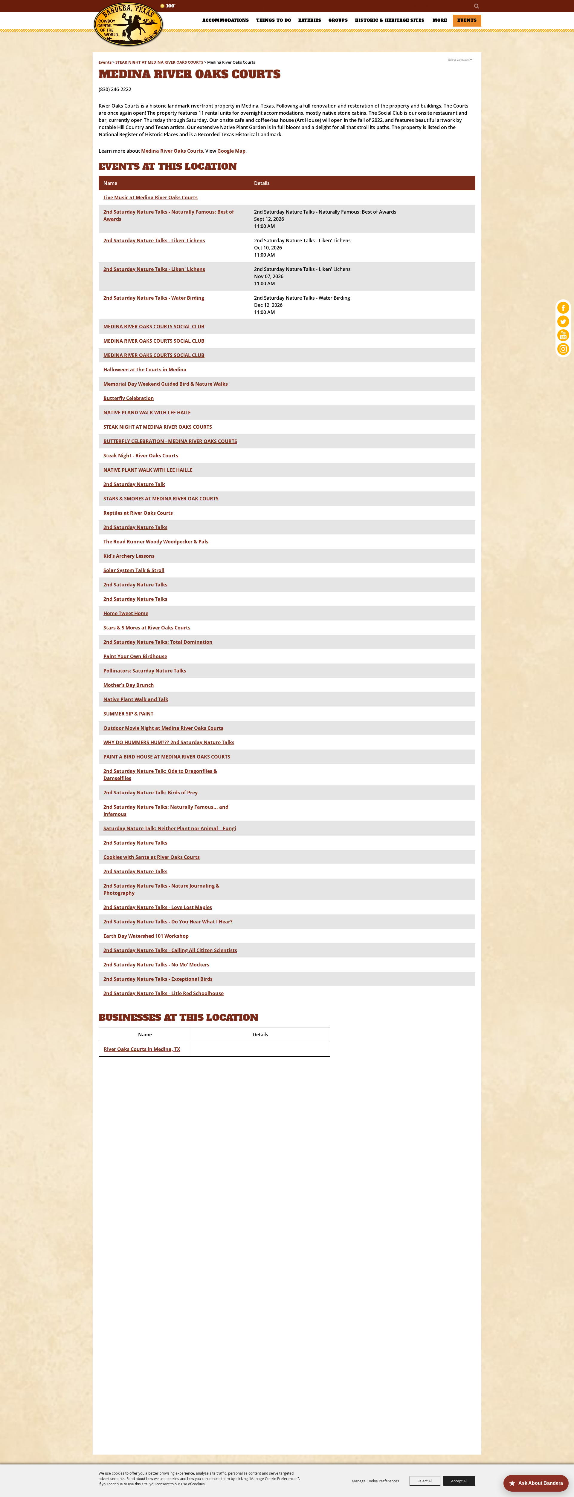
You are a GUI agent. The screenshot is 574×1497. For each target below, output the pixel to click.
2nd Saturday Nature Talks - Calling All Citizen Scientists (170, 950)
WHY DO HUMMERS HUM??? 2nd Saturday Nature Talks (168, 742)
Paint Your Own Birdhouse (135, 656)
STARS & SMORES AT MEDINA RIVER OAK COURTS (161, 498)
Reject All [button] (425, 1480)
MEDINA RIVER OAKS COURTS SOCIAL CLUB (153, 326)
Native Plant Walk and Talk (135, 699)
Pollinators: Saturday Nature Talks (144, 670)
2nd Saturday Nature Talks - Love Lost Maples (157, 907)
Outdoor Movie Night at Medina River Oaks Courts (163, 728)
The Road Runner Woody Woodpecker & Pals (155, 541)
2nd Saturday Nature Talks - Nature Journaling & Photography (161, 889)
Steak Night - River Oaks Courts (140, 455)
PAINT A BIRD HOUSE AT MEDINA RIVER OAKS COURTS (166, 756)
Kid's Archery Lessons (129, 556)
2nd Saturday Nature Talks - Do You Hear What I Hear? (168, 921)
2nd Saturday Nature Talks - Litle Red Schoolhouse (163, 993)
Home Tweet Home (125, 613)
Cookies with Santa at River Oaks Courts (151, 857)
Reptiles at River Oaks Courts (138, 513)
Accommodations (225, 20)
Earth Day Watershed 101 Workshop (146, 936)
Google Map (231, 151)
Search (476, 6)
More (440, 20)
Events (467, 20)
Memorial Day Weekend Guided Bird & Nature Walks (165, 384)
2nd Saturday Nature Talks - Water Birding (153, 298)
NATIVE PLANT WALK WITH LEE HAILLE (148, 470)
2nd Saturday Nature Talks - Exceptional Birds (158, 979)
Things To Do (273, 20)
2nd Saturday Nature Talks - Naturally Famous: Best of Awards (168, 215)
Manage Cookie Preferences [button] (375, 1480)
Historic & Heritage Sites (390, 20)
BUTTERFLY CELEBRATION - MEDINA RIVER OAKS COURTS (170, 441)
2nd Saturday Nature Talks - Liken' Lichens (154, 240)
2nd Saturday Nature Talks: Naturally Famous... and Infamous (165, 810)
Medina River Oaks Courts (172, 151)
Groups (338, 20)
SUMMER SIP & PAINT (128, 713)
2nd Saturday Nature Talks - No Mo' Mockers (156, 964)
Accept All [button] (459, 1480)
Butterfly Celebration (128, 398)
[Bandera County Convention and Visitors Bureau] (128, 24)
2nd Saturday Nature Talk (134, 484)
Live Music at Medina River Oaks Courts (150, 197)
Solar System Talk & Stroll (133, 570)
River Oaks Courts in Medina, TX (142, 1049)
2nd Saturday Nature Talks (135, 527)
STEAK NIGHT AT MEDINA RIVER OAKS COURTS (159, 62)
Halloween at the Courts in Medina (145, 369)
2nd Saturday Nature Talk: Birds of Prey (150, 792)
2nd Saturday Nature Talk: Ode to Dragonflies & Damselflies (160, 775)
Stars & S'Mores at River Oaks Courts (146, 627)
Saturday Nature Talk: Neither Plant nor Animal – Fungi (169, 828)
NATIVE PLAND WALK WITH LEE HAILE (147, 412)
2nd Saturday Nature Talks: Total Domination (158, 642)
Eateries (309, 20)
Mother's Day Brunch (128, 685)
